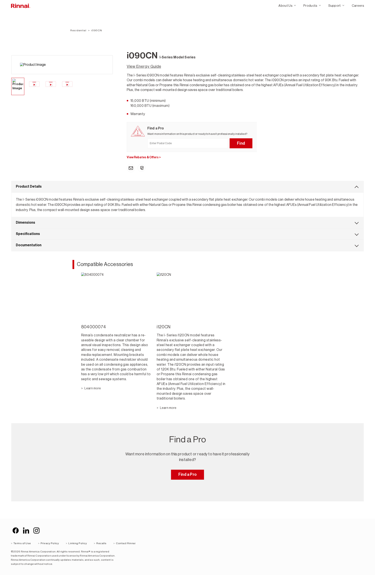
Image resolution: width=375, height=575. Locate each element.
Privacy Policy (50, 543)
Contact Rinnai (125, 543)
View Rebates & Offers (144, 157)
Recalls (101, 543)
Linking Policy (77, 543)
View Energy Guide (144, 66)
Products (310, 5)
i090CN (96, 30)
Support (334, 5)
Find (241, 143)
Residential (78, 30)
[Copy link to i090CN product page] (141, 168)
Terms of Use (22, 543)
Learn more (92, 388)
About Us (285, 5)
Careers (358, 5)
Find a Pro (187, 474)
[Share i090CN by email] (131, 168)
